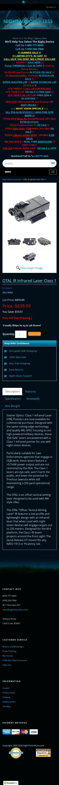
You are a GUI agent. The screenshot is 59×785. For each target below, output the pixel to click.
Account (50, 7)
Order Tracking (9, 651)
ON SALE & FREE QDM (37, 92)
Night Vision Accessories (11, 179)
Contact (6, 688)
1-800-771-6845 (41, 155)
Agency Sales (40, 38)
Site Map (6, 706)
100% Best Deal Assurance (14, 660)
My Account (7, 655)
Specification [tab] (13, 398)
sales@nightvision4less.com (15, 609)
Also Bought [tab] (12, 406)
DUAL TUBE (38, 141)
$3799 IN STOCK (29, 122)
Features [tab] (30, 391)
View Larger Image (31, 268)
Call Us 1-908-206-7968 (29, 49)
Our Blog (28, 38)
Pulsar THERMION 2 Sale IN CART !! (25, 65)
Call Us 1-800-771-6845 (29, 45)
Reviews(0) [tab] (32, 398)
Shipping (6, 697)
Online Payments (29, 753)
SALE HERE (34, 62)
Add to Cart (34, 334)
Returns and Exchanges (13, 646)
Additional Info (9, 701)
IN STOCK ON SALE (40, 72)
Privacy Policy (8, 692)
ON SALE (42, 125)
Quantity (8, 334)
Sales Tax (6, 664)
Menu (8, 171)
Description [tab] (12, 391)
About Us (16, 38)
